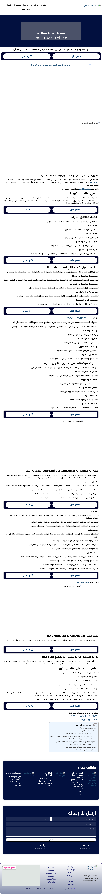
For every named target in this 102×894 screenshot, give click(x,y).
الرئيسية (43, 5)
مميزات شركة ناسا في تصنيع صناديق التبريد (80, 739)
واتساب (25, 56)
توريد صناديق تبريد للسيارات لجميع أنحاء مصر (80, 747)
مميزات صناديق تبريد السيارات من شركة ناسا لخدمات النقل (75, 741)
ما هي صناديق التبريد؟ (87, 728)
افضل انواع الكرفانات (47, 774)
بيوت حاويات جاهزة (13, 773)
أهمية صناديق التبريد (88, 730)
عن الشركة (34, 5)
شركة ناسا (94, 182)
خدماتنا (25, 5)
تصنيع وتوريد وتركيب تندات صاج (85, 715)
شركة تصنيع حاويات (90, 719)
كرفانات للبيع (85, 189)
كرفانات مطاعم (82, 582)
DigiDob (74, 889)
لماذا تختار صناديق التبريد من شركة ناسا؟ (81, 744)
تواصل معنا (26, 10)
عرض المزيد (79, 794)
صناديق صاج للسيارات (76, 317)
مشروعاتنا (17, 5)
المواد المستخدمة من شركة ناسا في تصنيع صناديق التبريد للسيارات (72, 736)
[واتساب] (48, 846)
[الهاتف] (93, 846)
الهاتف (86, 845)
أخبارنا (9, 5)
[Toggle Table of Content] (94, 725)
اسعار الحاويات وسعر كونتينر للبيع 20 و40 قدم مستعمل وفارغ (76, 776)
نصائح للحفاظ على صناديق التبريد (84, 749)
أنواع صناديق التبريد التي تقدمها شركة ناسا (80, 733)
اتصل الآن (76, 56)
